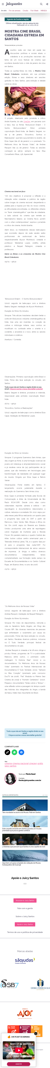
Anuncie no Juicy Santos (25, 900)
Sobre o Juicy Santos (25, 916)
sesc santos (10, 766)
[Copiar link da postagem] (7, 752)
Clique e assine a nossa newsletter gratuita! (26, 389)
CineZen (26, 121)
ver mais (45, 795)
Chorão (25, 11)
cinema (8, 763)
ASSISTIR (19, 1064)
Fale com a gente (25, 908)
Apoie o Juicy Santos (25, 924)
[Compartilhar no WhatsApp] (14, 752)
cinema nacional (20, 763)
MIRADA (44, 11)
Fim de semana (14, 11)
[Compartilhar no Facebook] (21, 752)
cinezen (33, 763)
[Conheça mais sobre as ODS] (25, 1031)
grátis (40, 763)
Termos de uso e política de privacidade (25, 932)
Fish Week (34, 11)
